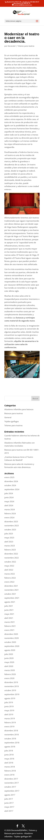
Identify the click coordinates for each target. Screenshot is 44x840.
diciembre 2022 (11, 553)
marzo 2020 (9, 670)
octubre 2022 (10, 561)
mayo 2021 (9, 614)
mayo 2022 (9, 566)
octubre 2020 (10, 642)
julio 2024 (8, 493)
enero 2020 (9, 678)
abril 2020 (8, 666)
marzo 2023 (9, 545)
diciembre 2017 (11, 779)
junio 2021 (9, 610)
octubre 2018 (10, 738)
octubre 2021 (10, 594)
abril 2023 (8, 541)
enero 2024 (9, 517)
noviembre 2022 (11, 557)
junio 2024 (9, 497)
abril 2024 (8, 505)
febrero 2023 (10, 549)
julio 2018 (8, 750)
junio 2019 (9, 706)
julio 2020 (8, 654)
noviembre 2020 (11, 638)
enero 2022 (9, 582)
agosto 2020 (9, 650)
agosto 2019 (9, 698)
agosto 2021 (9, 602)
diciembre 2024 (11, 481)
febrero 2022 (10, 578)
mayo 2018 (9, 758)
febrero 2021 (10, 626)
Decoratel (12, 46)
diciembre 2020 (11, 634)
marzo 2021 (9, 622)
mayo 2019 (9, 710)
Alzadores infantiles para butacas (18, 409)
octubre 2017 (10, 787)
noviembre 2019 (11, 686)
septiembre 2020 (11, 646)
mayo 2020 (9, 662)
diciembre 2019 (11, 682)
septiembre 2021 (11, 598)
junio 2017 (9, 803)
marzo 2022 (9, 574)
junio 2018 (9, 754)
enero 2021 (9, 630)
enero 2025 (9, 477)
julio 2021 (8, 606)
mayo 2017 (9, 807)
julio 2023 (8, 533)
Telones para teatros (25, 46)
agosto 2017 (9, 795)
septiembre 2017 (11, 791)
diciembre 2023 (11, 521)
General (7, 417)
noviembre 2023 (11, 525)
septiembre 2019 (11, 694)
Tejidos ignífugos (11, 421)
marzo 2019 (9, 718)
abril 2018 (8, 762)
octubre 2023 (10, 529)
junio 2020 (9, 658)
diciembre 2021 (11, 586)
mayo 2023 (9, 537)
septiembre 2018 (11, 742)
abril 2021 (8, 618)
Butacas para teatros (13, 413)
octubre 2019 (10, 690)
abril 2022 (8, 570)
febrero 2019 (10, 722)
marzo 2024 (9, 509)
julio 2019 (8, 702)
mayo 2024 (9, 501)
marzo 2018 (9, 766)
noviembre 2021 (11, 590)
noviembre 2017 (11, 783)
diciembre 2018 (11, 730)
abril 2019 (8, 714)
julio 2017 (8, 799)
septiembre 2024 (11, 489)
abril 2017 (8, 811)
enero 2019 (9, 726)
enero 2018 (9, 775)
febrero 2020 (10, 674)
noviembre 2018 (11, 734)
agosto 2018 (9, 746)
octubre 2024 (10, 485)
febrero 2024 (10, 513)
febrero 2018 (10, 770)
